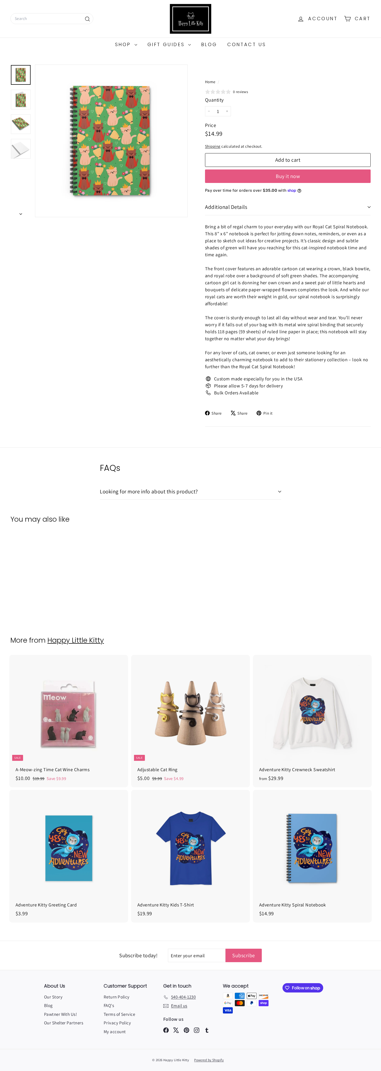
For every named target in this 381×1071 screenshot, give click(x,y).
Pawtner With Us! (60, 1014)
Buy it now (288, 176)
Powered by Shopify (209, 1060)
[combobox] (51, 18)
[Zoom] (111, 141)
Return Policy (117, 997)
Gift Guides (167, 44)
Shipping (213, 146)
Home (210, 81)
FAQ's (109, 1005)
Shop (124, 44)
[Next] (20, 212)
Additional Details (226, 206)
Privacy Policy (117, 1023)
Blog (209, 44)
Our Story (53, 997)
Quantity (214, 100)
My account (115, 1031)
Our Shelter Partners (63, 1023)
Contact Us (246, 44)
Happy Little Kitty (75, 640)
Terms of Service (119, 1014)
